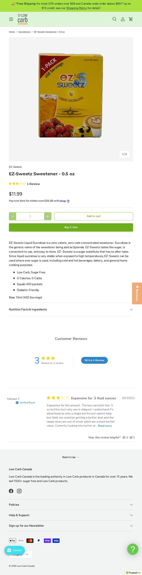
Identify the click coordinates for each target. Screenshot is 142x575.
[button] (131, 19)
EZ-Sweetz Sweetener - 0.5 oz (49, 32)
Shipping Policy (76, 8)
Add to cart (94, 216)
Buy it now (71, 227)
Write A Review (94, 360)
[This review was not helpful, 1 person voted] (131, 437)
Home (12, 32)
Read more (105, 426)
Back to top (69, 457)
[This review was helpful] (124, 437)
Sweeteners (24, 32)
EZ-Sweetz (15, 166)
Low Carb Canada (25, 566)
